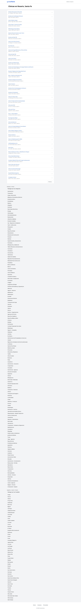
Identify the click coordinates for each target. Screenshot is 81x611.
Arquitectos (10, 361)
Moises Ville (10, 554)
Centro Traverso (11, 84)
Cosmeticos (10, 429)
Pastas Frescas (11, 455)
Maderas (9, 387)
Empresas (9, 186)
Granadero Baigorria (12, 540)
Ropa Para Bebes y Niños (13, 318)
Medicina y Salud (11, 348)
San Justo (10, 574)
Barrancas (10, 504)
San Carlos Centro (11, 570)
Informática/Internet (12, 215)
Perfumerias (10, 324)
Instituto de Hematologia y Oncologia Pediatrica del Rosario (20, 67)
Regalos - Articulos (11, 484)
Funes (9, 538)
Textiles (9, 405)
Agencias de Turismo (12, 314)
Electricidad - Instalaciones (13, 278)
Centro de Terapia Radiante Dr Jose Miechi (17, 126)
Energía (9, 211)
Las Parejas (10, 546)
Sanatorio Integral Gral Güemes (15, 79)
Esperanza (10, 532)
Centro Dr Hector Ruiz (13, 96)
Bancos (9, 266)
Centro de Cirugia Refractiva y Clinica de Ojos (17, 50)
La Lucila (9, 544)
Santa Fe (13, 490)
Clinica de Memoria (12, 122)
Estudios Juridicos (11, 199)
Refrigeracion (10, 377)
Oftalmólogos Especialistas (14, 28)
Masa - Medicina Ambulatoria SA (15, 75)
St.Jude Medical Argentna (13, 173)
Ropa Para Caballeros (12, 316)
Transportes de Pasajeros (13, 393)
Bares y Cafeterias (11, 264)
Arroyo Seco (10, 500)
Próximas (50, 181)
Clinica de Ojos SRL (12, 54)
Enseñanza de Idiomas (12, 443)
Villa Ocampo (10, 597)
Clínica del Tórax (11, 109)
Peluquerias (10, 227)
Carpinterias (10, 417)
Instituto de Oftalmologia (13, 62)
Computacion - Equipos (12, 486)
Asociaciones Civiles (12, 457)
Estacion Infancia (11, 134)
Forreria (9, 403)
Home (34, 605)
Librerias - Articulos (12, 474)
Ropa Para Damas (11, 231)
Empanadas (10, 476)
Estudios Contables (12, 221)
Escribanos (10, 336)
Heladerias (10, 332)
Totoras (9, 590)
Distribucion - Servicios (12, 409)
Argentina (9, 490)
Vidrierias (10, 447)
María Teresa (10, 550)
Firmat (9, 534)
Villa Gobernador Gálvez (13, 595)
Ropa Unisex (10, 467)
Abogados (10, 205)
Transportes (10, 193)
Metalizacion (10, 292)
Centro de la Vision (12, 58)
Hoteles (9, 229)
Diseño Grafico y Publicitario (14, 433)
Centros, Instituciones (12, 415)
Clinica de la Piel (11, 105)
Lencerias (10, 451)
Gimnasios (10, 385)
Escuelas (9, 296)
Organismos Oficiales (12, 284)
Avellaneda (10, 502)
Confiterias (10, 344)
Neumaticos (10, 465)
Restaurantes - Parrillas (12, 463)
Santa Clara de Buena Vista (13, 578)
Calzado (9, 340)
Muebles (9, 322)
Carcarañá (10, 514)
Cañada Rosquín (11, 512)
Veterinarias (10, 254)
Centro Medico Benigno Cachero (15, 130)
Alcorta (9, 496)
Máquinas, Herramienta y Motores (15, 197)
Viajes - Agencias (11, 439)
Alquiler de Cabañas (12, 256)
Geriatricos (10, 381)
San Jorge (10, 572)
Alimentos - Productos (12, 401)
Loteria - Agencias (11, 482)
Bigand (9, 506)
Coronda (9, 522)
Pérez (9, 556)
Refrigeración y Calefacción (13, 244)
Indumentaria (10, 233)
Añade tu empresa (70, 1)
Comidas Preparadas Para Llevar (14, 326)
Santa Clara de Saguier (12, 580)
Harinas (9, 375)
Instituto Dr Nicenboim (13, 92)
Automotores (10, 191)
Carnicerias (10, 248)
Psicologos (10, 270)
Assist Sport (10, 147)
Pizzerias (9, 237)
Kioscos (9, 310)
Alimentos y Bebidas (12, 219)
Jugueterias (10, 445)
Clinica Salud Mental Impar (13, 156)
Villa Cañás (10, 593)
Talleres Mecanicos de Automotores (15, 246)
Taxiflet (9, 354)
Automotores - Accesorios (13, 363)
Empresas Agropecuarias (13, 383)
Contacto (39, 605)
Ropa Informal (11, 441)
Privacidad (45, 605)
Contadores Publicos (12, 276)
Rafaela (9, 560)
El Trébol (9, 528)
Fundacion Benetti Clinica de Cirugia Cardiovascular (19, 160)
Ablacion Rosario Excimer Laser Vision (16, 33)
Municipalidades (11, 473)
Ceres (9, 518)
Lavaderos (10, 453)
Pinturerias (10, 350)
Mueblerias (10, 300)
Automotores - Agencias (13, 369)
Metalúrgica (10, 328)
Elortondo (10, 526)
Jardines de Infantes (12, 435)
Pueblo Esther (11, 558)
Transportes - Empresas (13, 389)
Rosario (16, 490)
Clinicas (12, 186)
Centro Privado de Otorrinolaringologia (16, 101)
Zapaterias (10, 373)
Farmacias (10, 207)
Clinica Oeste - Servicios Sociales (15, 24)
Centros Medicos (11, 272)
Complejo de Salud (12, 177)
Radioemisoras (11, 427)
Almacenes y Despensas (13, 352)
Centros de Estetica (12, 268)
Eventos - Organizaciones (13, 312)
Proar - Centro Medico (13, 113)
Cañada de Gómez (11, 510)
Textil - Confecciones (12, 225)
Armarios (10, 320)
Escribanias (10, 280)
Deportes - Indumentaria (13, 419)
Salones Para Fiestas (12, 346)
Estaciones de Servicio (12, 298)
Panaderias (10, 262)
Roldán (9, 564)
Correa (9, 524)
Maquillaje (10, 431)
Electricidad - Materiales (13, 379)
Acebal (9, 494)
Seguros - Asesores (12, 290)
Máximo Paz (10, 552)
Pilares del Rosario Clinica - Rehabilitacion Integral (18, 151)
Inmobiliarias (10, 201)
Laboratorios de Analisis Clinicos (14, 411)
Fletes (9, 359)
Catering (9, 334)
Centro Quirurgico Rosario (13, 164)
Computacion (10, 469)
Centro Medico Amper (13, 20)
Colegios (9, 282)
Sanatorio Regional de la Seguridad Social (17, 71)
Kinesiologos (10, 407)
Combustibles (10, 397)
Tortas (9, 437)
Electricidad (10, 421)
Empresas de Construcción (13, 235)
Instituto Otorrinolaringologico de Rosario (17, 88)
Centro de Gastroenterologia (14, 168)
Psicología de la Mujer (12, 117)
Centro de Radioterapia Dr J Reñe (15, 139)
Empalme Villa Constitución (13, 530)
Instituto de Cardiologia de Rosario (15, 16)
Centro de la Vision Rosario (14, 41)
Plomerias (10, 395)
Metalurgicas (10, 294)
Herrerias (10, 471)
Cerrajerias (10, 367)
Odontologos (10, 213)
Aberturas (10, 288)
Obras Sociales (11, 356)
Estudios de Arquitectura (13, 480)
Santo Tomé (10, 584)
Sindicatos (10, 306)
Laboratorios (10, 423)
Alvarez (9, 498)
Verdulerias (10, 250)
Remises (9, 239)
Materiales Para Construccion (14, 260)
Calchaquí (10, 508)
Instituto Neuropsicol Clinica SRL (15, 11)
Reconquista (10, 562)
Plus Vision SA (11, 45)
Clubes (9, 399)
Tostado (9, 588)
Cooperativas (10, 365)
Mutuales (10, 459)
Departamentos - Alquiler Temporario (15, 413)
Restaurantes (10, 217)
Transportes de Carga (12, 302)
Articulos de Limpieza (12, 371)
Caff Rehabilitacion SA (12, 143)
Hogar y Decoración (12, 195)
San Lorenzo (10, 576)
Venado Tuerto (11, 591)
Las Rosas (10, 548)
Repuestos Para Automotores (14, 258)
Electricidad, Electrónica (13, 209)
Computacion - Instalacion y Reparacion (16, 425)
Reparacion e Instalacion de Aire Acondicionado (17, 342)
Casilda (9, 516)
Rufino (9, 568)
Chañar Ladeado (11, 520)
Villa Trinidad (10, 599)
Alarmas (9, 478)
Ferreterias (10, 242)
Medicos (9, 203)
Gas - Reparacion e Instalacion (14, 223)
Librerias (9, 304)
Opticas (9, 308)
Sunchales (10, 586)
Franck (9, 536)
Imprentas (10, 274)
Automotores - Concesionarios (14, 461)
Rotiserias (10, 357)
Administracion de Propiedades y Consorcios (17, 338)
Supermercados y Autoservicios (14, 240)
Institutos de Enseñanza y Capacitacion (16, 286)
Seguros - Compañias (12, 330)
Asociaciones (10, 252)
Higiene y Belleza (11, 449)
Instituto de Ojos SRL (12, 37)
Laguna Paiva (10, 542)
